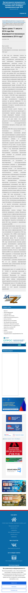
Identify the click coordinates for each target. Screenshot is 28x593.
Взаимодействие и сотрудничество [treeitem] (12, 325)
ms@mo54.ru (14, 530)
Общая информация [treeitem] (8, 312)
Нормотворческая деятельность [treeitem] (11, 317)
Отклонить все (14, 590)
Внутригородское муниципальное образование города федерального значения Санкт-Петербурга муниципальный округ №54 (14, 4)
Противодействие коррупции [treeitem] (10, 322)
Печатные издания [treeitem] (8, 332)
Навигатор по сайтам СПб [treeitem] (9, 327)
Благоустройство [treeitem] (7, 319)
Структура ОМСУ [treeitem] (7, 314)
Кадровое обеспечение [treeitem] (9, 315)
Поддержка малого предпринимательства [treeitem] (13, 333)
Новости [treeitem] (5, 310)
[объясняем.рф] (14, 469)
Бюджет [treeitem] (5, 330)
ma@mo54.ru (14, 536)
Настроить (14, 586)
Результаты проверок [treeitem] (9, 328)
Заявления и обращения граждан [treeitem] (11, 323)
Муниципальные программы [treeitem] (10, 320)
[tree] (14, 322)
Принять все (14, 583)
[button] (23, 13)
